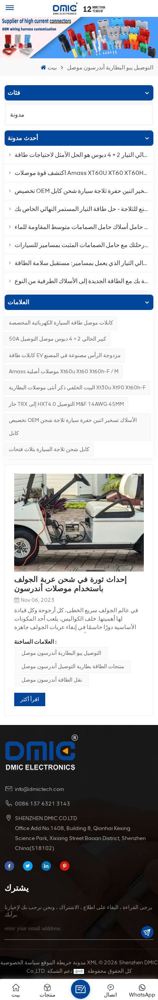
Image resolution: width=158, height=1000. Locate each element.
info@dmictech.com (39, 789)
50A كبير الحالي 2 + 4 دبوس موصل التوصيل (57, 339)
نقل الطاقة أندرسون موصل (51, 680)
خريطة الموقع (56, 962)
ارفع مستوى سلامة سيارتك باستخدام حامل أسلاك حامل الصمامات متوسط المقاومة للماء (84, 227)
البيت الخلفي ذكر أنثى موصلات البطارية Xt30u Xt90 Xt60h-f (77, 387)
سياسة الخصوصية (20, 962)
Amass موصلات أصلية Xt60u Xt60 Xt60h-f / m (63, 371)
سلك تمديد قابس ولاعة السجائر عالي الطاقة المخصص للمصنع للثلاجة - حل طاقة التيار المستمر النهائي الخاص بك (84, 209)
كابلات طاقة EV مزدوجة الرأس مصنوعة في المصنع (65, 355)
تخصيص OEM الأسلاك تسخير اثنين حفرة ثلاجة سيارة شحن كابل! (84, 190)
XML (92, 962)
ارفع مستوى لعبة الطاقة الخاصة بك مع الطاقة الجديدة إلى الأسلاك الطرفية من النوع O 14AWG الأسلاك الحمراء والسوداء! (84, 281)
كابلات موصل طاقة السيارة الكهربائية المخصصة (61, 323)
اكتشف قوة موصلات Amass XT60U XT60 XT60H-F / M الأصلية (84, 172)
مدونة (17, 114)
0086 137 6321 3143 (42, 804)
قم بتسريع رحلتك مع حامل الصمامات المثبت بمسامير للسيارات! (84, 245)
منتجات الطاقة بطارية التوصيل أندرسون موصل (72, 666)
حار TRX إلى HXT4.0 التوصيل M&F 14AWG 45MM (66, 404)
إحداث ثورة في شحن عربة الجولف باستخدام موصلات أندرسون (70, 584)
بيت (52, 67)
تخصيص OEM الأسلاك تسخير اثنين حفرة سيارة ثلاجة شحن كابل (73, 427)
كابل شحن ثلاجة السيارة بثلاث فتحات (49, 449)
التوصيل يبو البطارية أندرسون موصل (61, 653)
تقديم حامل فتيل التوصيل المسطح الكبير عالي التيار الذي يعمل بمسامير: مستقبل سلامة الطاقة (84, 263)
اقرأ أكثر (29, 699)
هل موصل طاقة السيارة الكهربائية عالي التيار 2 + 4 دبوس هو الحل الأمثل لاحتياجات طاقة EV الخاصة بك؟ (84, 154)
